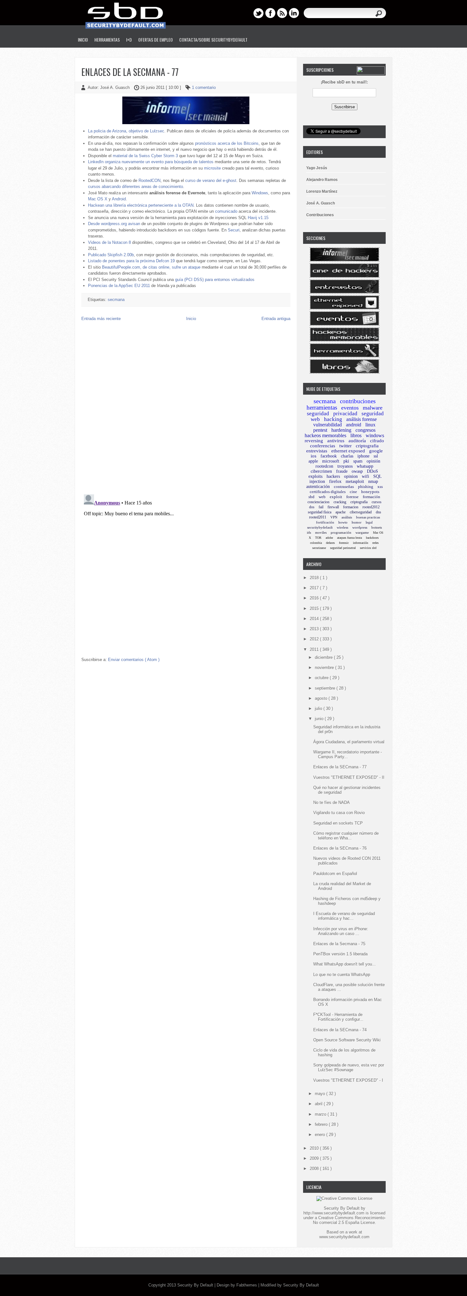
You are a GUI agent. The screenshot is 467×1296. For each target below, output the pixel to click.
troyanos (345, 466)
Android (119, 199)
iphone (363, 456)
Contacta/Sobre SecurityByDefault (213, 39)
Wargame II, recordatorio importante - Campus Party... (347, 754)
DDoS (372, 471)
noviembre (325, 667)
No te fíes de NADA (331, 802)
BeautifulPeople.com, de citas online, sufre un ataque (151, 267)
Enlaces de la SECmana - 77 (130, 71)
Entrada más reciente (101, 318)
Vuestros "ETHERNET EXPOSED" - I (348, 1080)
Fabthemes (247, 1285)
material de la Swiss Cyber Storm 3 (145, 155)
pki (346, 461)
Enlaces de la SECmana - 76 (340, 848)
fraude (342, 471)
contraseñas (344, 486)
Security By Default (195, 1285)
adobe (329, 537)
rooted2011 (317, 517)
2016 (315, 598)
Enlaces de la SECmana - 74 (340, 1029)
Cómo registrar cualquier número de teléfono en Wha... (346, 835)
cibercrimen (321, 471)
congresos (365, 430)
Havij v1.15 (258, 217)
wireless (342, 527)
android (353, 424)
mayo (320, 1093)
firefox (335, 481)
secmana (116, 299)
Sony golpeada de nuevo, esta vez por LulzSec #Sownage (348, 1067)
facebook (329, 456)
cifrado (377, 440)
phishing (365, 486)
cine (353, 491)
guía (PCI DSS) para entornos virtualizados (214, 279)
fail (321, 507)
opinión (373, 461)
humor (357, 522)
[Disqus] (185, 407)
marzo (321, 1114)
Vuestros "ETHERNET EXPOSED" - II (348, 777)
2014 (315, 618)
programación (341, 532)
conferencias (322, 445)
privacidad (345, 414)
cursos (377, 502)
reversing (314, 440)
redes (375, 542)
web (322, 496)
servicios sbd (368, 548)
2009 (315, 1158)
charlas (347, 456)
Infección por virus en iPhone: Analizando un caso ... (340, 931)
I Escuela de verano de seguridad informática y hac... (344, 916)
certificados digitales (328, 491)
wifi (365, 476)
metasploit (355, 481)
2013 (315, 628)
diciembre (324, 657)
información (360, 542)
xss (380, 486)
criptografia (367, 445)
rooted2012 (371, 507)
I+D (129, 39)
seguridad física (319, 512)
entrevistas (316, 450)
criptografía (359, 502)
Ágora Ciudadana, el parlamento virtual (348, 741)
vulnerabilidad (327, 424)
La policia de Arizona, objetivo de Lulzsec (126, 131)
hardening (341, 430)
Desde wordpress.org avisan (114, 223)
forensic (344, 542)
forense (352, 496)
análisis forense (361, 419)
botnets (376, 527)
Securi (234, 230)
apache (340, 512)
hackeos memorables (325, 435)
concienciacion (318, 502)
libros (356, 435)
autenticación (318, 486)
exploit (336, 496)
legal (369, 522)
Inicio (83, 39)
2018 (315, 577)
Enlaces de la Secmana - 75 (339, 943)
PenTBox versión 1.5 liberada (340, 954)
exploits (315, 476)
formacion (350, 507)
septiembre (325, 688)
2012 (315, 639)
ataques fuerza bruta (349, 537)
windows (375, 435)
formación (371, 496)
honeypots (370, 491)
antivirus (335, 440)
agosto (321, 698)
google (376, 450)
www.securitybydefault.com (344, 1236)
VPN (333, 517)
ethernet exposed (348, 450)
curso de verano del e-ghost (210, 180)
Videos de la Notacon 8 (109, 242)
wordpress (359, 527)
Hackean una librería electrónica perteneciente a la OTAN (140, 205)
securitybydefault (320, 527)
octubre (322, 677)
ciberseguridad (361, 512)
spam (357, 461)
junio (320, 718)
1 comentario (204, 87)
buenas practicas (368, 517)
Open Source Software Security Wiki (347, 1040)
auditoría (357, 440)
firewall (333, 507)
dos (312, 507)
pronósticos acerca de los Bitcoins (227, 143)
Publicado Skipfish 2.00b (111, 254)
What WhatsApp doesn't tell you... (344, 964)
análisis (347, 517)
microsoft (330, 461)
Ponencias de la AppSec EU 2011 (119, 285)
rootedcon (324, 466)
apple (313, 461)
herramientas (322, 407)
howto (343, 522)
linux (370, 424)
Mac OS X (97, 199)
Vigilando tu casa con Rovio (339, 812)
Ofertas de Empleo (155, 39)
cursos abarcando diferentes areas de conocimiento (135, 186)
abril (319, 1103)
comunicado (226, 211)
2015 (315, 608)
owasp (357, 471)
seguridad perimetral (343, 548)
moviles (321, 532)
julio (319, 708)
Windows (260, 192)
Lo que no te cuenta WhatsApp (341, 974)
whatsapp (365, 466)
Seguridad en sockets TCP (338, 823)
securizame (319, 548)
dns (378, 512)
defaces (330, 542)
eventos (350, 407)
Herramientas (107, 39)
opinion (351, 476)
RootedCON (149, 180)
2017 (315, 587)
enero (320, 1134)
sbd (311, 496)
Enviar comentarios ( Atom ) (133, 659)
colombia (316, 542)
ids (309, 532)
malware (372, 407)
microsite (212, 168)
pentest (320, 430)
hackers (333, 476)
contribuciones (358, 401)
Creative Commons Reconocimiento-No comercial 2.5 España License (349, 1220)
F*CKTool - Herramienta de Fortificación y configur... (338, 1017)
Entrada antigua (275, 318)
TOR (318, 537)
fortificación (325, 522)
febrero (322, 1124)
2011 (315, 649)
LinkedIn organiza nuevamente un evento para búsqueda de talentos (150, 161)
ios (313, 455)
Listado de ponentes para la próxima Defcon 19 (131, 260)
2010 (315, 1148)
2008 (315, 1168)
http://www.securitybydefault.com (333, 1213)
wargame (362, 532)
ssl (376, 456)
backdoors (372, 537)
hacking (333, 419)
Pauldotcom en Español (335, 873)
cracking (340, 502)
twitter (345, 445)
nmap (373, 481)
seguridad (318, 414)
